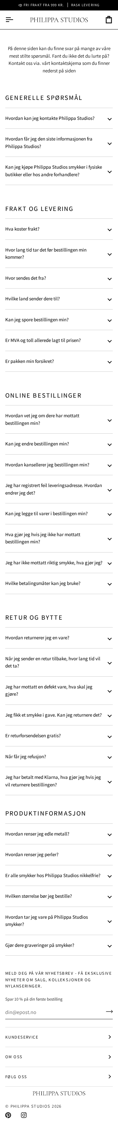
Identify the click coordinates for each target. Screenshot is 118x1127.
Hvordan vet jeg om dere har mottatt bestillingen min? (42, 419)
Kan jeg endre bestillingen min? (37, 444)
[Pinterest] (8, 1115)
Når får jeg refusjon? (25, 756)
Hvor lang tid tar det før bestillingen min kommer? (46, 253)
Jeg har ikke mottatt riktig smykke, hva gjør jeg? (53, 562)
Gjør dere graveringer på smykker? (39, 945)
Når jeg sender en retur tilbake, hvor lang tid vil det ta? (52, 662)
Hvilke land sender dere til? (32, 298)
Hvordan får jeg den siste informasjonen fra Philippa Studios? (48, 142)
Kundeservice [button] (21, 1037)
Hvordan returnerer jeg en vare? (37, 637)
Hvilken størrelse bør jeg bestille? (38, 896)
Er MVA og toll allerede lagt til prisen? (43, 340)
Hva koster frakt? (22, 229)
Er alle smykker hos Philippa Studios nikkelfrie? (52, 875)
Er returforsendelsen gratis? (33, 735)
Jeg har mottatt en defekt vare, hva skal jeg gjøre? (48, 690)
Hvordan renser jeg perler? (31, 854)
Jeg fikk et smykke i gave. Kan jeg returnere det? (53, 715)
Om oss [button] (14, 1057)
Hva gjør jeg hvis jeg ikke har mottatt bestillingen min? (42, 538)
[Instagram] (24, 1115)
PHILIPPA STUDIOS (30, 1106)
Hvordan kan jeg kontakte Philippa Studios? (49, 118)
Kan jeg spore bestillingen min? (37, 319)
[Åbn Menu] (15, 19)
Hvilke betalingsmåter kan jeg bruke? (42, 583)
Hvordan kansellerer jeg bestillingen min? (47, 464)
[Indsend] (107, 1011)
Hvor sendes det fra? (25, 278)
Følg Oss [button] (16, 1077)
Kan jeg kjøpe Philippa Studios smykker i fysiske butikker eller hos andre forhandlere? (53, 171)
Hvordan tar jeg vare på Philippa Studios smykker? (46, 921)
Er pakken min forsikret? (29, 361)
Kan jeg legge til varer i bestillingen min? (46, 513)
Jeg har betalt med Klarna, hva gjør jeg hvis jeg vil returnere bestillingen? (53, 781)
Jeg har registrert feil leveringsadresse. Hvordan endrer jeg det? (53, 489)
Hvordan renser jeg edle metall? (37, 834)
